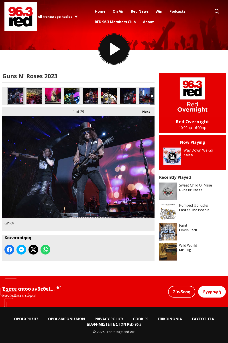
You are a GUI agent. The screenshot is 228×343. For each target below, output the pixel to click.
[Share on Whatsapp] (45, 250)
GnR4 (15, 96)
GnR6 (128, 96)
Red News (140, 11)
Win (159, 11)
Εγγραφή (212, 291)
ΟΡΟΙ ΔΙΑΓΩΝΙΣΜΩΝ (66, 318)
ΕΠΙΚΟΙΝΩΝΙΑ (170, 318)
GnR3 (90, 96)
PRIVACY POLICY (109, 318)
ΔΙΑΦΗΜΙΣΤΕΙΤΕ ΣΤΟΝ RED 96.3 (114, 324)
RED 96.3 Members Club (115, 21)
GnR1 (53, 96)
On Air (118, 11)
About (148, 21)
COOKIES (140, 318)
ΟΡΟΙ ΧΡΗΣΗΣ (26, 318)
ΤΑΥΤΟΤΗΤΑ (202, 318)
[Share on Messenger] (21, 250)
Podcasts (177, 11)
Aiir (132, 331)
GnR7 (146, 96)
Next (144, 111)
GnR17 (34, 96)
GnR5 (109, 96)
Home (100, 11)
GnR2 (71, 96)
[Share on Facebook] (9, 250)
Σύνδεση (181, 291)
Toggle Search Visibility (217, 11)
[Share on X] (33, 250)
